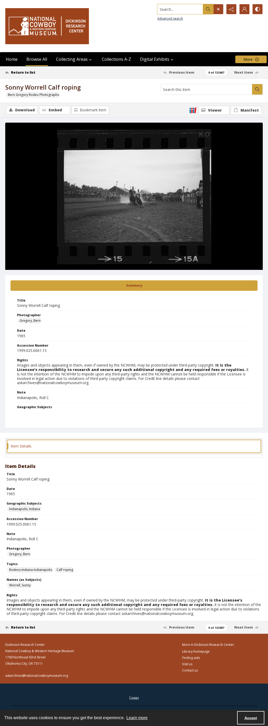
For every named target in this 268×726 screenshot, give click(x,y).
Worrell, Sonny (20, 585)
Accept (250, 718)
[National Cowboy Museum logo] (47, 26)
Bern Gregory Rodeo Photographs (33, 94)
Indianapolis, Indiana (24, 509)
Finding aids (191, 658)
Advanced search (170, 18)
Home (12, 59)
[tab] (134, 286)
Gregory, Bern (30, 320)
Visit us (187, 664)
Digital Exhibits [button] (154, 59)
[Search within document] (257, 89)
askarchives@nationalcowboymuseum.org (36, 675)
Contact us (190, 670)
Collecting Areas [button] (72, 59)
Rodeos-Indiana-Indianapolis (30, 569)
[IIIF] (193, 110)
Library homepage (196, 651)
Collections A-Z (116, 59)
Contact (134, 698)
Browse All (36, 59)
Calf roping (65, 569)
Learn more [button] (137, 718)
